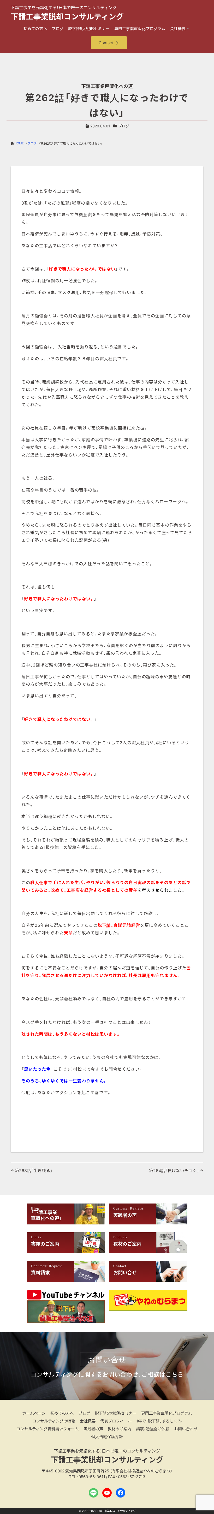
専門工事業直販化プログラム (139, 28)
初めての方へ (35, 28)
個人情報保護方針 (107, 1436)
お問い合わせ (186, 1429)
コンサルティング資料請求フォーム (47, 1429)
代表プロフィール (116, 1421)
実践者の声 (93, 1429)
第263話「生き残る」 (33, 1170)
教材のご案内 (119, 1429)
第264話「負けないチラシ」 (174, 1170)
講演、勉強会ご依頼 (152, 1429)
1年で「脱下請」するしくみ (159, 1421)
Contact (106, 43)
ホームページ (34, 1413)
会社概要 (178, 28)
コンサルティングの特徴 (53, 1421)
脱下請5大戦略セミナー (89, 28)
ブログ (57, 28)
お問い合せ (107, 1359)
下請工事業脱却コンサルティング (67, 16)
